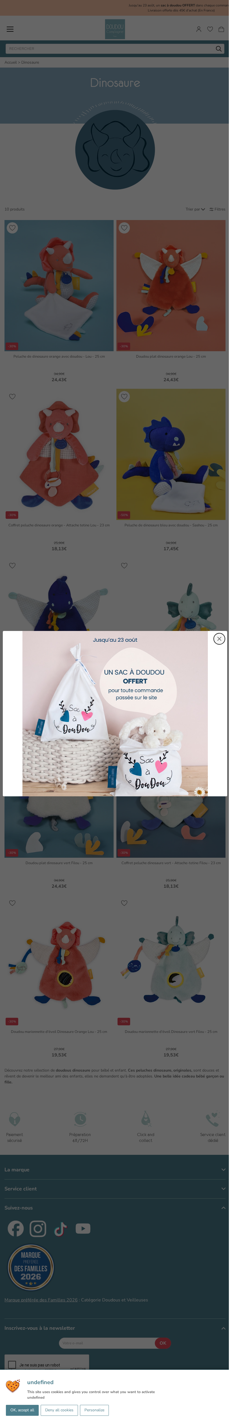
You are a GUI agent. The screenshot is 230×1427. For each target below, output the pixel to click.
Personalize (94, 1410)
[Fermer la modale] (219, 638)
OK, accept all (22, 1410)
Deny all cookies (59, 1410)
